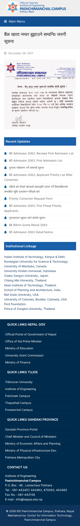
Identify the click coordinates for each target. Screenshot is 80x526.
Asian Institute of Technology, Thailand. (30, 285)
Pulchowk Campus (17, 396)
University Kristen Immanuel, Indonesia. (30, 271)
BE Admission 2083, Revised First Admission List (41, 153)
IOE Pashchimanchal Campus (34, 511)
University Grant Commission (24, 355)
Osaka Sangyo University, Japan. (26, 275)
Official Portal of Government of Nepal (30, 334)
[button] (14, 21)
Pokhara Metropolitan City (22, 457)
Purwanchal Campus (19, 409)
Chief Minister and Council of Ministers (30, 436)
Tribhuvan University (19, 382)
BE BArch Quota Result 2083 (28, 225)
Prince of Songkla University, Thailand (29, 308)
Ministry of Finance (17, 362)
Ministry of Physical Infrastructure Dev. (31, 450)
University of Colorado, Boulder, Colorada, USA (35, 299)
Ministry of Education (19, 348)
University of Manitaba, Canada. (25, 266)
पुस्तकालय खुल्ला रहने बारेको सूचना (27, 217)
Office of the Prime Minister (23, 341)
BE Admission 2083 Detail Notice (31, 232)
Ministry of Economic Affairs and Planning (33, 443)
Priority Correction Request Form (31, 198)
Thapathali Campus (18, 403)
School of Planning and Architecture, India (32, 290)
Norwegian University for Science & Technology (36, 261)
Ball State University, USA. (21, 294)
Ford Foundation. (15, 304)
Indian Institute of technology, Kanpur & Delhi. (34, 257)
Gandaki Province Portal (21, 429)
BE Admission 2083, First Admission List (35, 160)
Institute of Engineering (20, 389)
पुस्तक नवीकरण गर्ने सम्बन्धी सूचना (26, 167)
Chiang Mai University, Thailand (25, 280)
